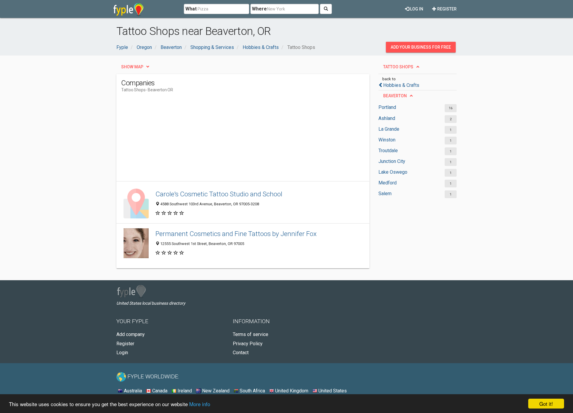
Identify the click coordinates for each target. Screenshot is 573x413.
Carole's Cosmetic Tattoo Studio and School (218, 194)
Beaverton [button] (395, 95)
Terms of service (250, 334)
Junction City (391, 161)
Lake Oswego (392, 172)
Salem (385, 193)
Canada (159, 391)
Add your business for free (421, 47)
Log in (416, 9)
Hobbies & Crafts (401, 85)
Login (122, 352)
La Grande (388, 129)
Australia (132, 391)
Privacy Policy (248, 343)
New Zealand (215, 391)
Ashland (386, 118)
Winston (386, 140)
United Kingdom (291, 391)
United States (332, 391)
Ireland (184, 391)
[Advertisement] (229, 139)
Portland (387, 107)
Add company (130, 334)
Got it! (546, 403)
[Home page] (128, 8)
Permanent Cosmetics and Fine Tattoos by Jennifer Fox (236, 234)
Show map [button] (132, 66)
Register (446, 9)
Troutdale (388, 150)
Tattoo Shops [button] (398, 66)
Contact (241, 352)
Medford (387, 183)
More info (199, 404)
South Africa (251, 391)
